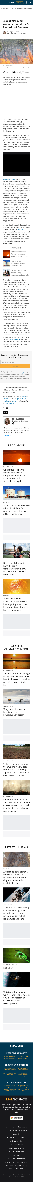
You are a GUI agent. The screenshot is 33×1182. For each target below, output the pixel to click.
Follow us (17, 72)
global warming (14, 339)
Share (7, 72)
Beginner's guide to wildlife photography (23, 1086)
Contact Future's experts (16, 1130)
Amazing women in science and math (23, 1069)
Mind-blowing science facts (23, 1090)
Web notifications (16, 1152)
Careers (16, 1155)
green (5, 412)
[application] (16, 162)
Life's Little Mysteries (9, 1056)
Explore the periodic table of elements (9, 1074)
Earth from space (23, 1056)
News (24, 34)
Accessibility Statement (16, 1127)
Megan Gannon (14, 32)
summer (20, 230)
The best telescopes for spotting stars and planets (10, 1091)
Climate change (16, 17)
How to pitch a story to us (16, 1162)
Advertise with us (16, 1148)
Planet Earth (6, 17)
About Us (17, 1134)
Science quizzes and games (9, 1086)
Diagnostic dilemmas (9, 1058)
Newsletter (27, 72)
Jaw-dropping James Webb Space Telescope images (10, 1070)
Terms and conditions (16, 1137)
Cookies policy (16, 1145)
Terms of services (21, 371)
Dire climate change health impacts (22, 8)
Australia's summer (9, 179)
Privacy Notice (23, 372)
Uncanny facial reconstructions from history (23, 1075)
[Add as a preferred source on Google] (16, 1118)
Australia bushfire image (15, 67)
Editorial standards (16, 1159)
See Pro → (20, 2)
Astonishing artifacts (23, 1058)
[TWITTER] (13, 423)
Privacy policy (16, 1141)
